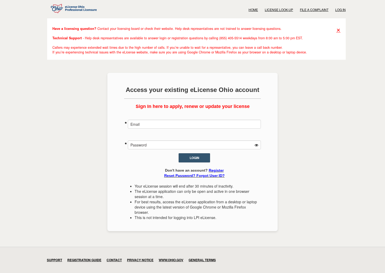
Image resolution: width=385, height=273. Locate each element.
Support (54, 260)
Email (135, 124)
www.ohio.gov (171, 260)
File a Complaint (314, 9)
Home (253, 9)
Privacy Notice (140, 260)
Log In (340, 9)
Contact (114, 260)
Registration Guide (84, 260)
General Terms (202, 260)
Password (138, 145)
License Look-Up (279, 9)
